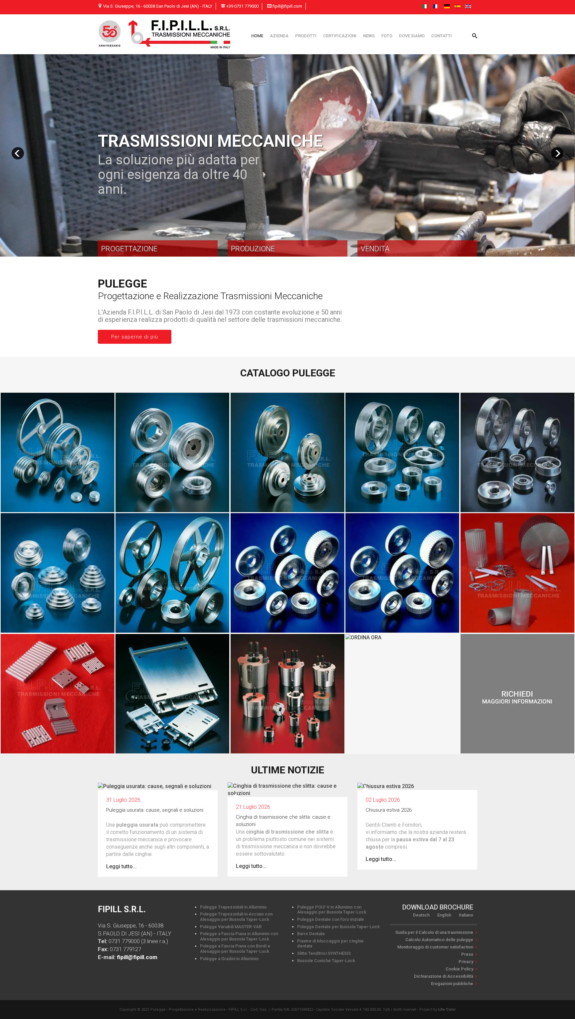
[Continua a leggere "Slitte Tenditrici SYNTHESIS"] (172, 693)
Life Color (447, 1009)
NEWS (369, 35)
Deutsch (421, 915)
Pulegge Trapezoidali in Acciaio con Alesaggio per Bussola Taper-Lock (236, 917)
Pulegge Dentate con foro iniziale (330, 919)
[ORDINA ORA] (363, 637)
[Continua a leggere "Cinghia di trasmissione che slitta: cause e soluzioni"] (287, 789)
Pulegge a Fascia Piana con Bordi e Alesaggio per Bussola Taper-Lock (235, 948)
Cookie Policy (459, 968)
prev (18, 153)
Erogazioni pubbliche (452, 983)
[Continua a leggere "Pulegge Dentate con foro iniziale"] (287, 572)
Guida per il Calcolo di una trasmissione (434, 932)
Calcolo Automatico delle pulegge (439, 939)
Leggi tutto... (121, 866)
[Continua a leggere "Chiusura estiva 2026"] (385, 786)
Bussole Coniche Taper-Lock (326, 960)
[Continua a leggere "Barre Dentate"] (517, 572)
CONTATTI (441, 35)
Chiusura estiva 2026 (389, 810)
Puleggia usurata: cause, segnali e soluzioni (154, 810)
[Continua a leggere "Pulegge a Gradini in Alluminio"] (57, 572)
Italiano (466, 915)
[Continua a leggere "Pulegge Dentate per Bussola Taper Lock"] (402, 572)
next (557, 153)
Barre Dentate (311, 933)
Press (467, 954)
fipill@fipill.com (137, 957)
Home (257, 35)
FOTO (386, 35)
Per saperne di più (134, 337)
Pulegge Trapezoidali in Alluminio (233, 907)
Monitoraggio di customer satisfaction (435, 946)
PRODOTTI (305, 35)
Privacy (466, 961)
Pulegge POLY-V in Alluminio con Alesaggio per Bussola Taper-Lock (331, 910)
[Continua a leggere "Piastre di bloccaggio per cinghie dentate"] (57, 693)
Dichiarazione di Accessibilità (443, 976)
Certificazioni (339, 35)
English (444, 915)
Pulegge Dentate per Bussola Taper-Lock (338, 926)
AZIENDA (279, 35)
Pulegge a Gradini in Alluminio (229, 958)
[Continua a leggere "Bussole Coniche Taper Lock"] (287, 693)
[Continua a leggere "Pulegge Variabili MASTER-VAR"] (287, 452)
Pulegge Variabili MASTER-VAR (231, 926)
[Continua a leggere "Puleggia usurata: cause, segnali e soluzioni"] (154, 786)
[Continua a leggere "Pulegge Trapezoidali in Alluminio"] (57, 452)
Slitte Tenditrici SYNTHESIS (324, 953)
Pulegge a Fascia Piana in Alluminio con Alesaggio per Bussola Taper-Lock (239, 936)
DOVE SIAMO (412, 35)
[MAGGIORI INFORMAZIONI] (517, 693)
